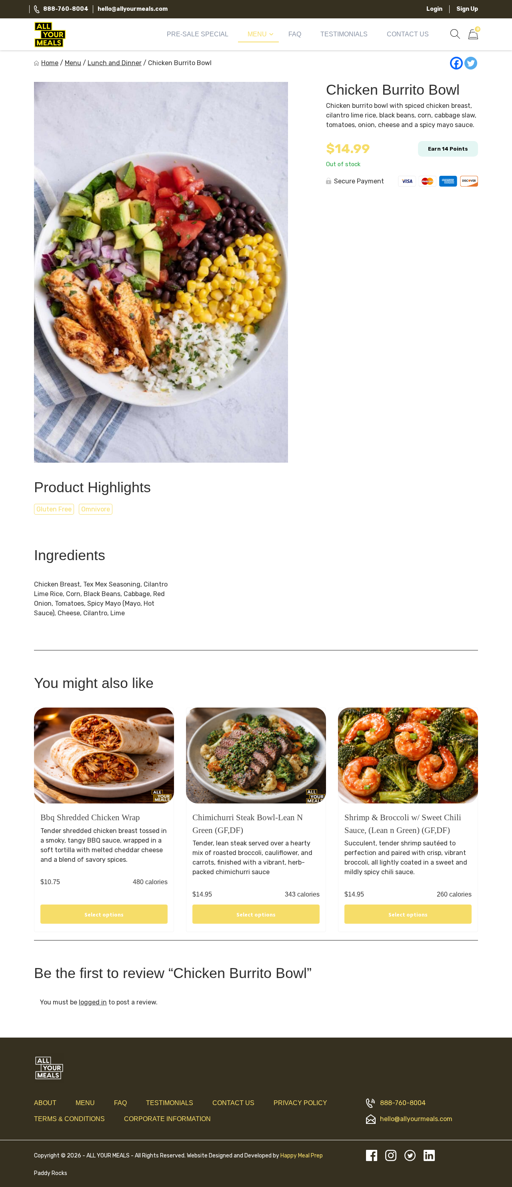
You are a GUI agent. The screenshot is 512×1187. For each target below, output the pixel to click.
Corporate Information (167, 1118)
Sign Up (467, 9)
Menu (257, 34)
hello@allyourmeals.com (133, 9)
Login (434, 9)
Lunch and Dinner (115, 63)
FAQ (294, 34)
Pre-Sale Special (197, 34)
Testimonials (344, 34)
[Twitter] (470, 63)
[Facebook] (456, 63)
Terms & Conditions (69, 1118)
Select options (104, 914)
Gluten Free (54, 509)
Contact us (233, 1103)
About (45, 1103)
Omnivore (95, 509)
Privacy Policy (300, 1103)
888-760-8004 (65, 9)
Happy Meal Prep (301, 1155)
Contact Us (408, 34)
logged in (93, 1002)
